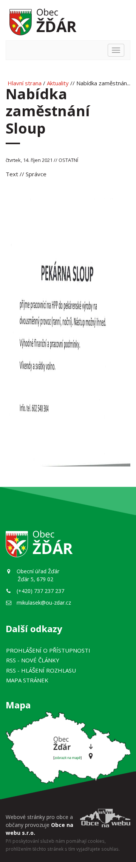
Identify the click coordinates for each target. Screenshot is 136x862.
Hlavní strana (25, 83)
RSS (32, 660)
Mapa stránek (27, 680)
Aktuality (58, 83)
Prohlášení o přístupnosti (48, 650)
